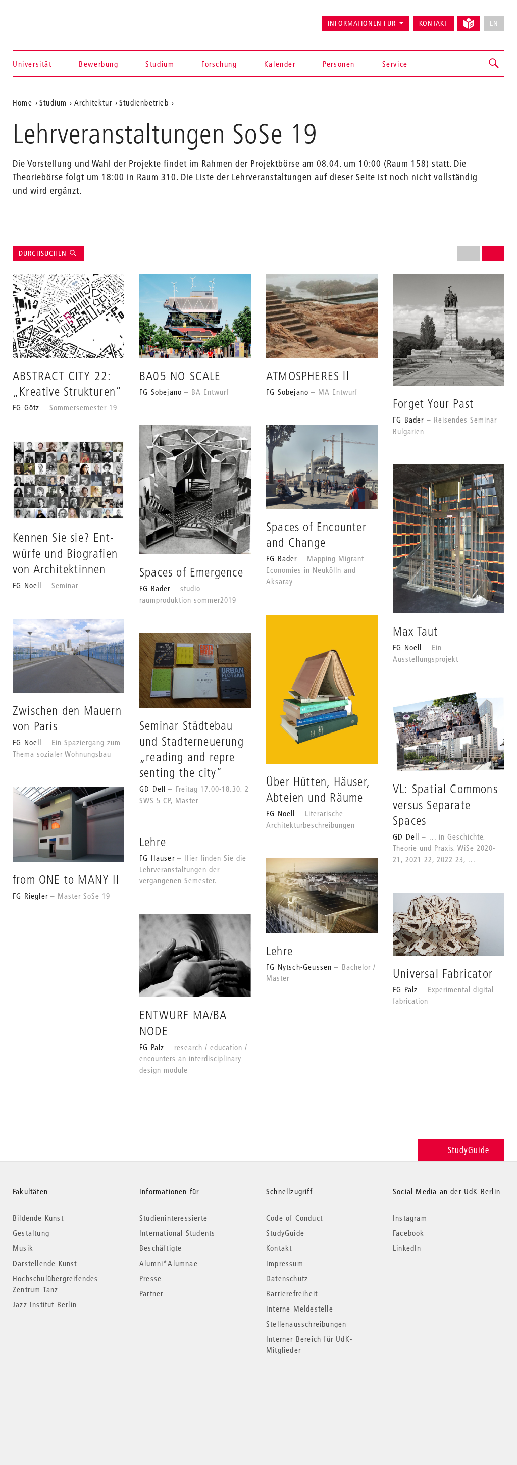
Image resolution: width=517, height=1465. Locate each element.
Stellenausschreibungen (306, 1324)
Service (395, 64)
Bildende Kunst (38, 1218)
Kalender (280, 64)
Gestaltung (31, 1233)
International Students (177, 1233)
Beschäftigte (160, 1248)
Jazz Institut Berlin (45, 1304)
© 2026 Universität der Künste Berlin (65, 1392)
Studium (159, 64)
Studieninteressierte (173, 1218)
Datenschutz (287, 1278)
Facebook (409, 1233)
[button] (494, 63)
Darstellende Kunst (45, 1263)
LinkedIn (407, 1248)
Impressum (284, 1263)
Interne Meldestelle (299, 1308)
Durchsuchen (44, 253)
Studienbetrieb (144, 102)
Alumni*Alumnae (168, 1263)
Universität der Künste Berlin (52, 18)
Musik (23, 1248)
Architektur (93, 102)
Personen (339, 64)
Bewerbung (98, 64)
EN (494, 23)
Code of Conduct (294, 1218)
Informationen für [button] (362, 23)
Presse (150, 1278)
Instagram (410, 1218)
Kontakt (433, 23)
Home (22, 102)
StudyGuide (468, 1149)
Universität (32, 64)
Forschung (219, 64)
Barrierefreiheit (292, 1293)
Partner (151, 1293)
